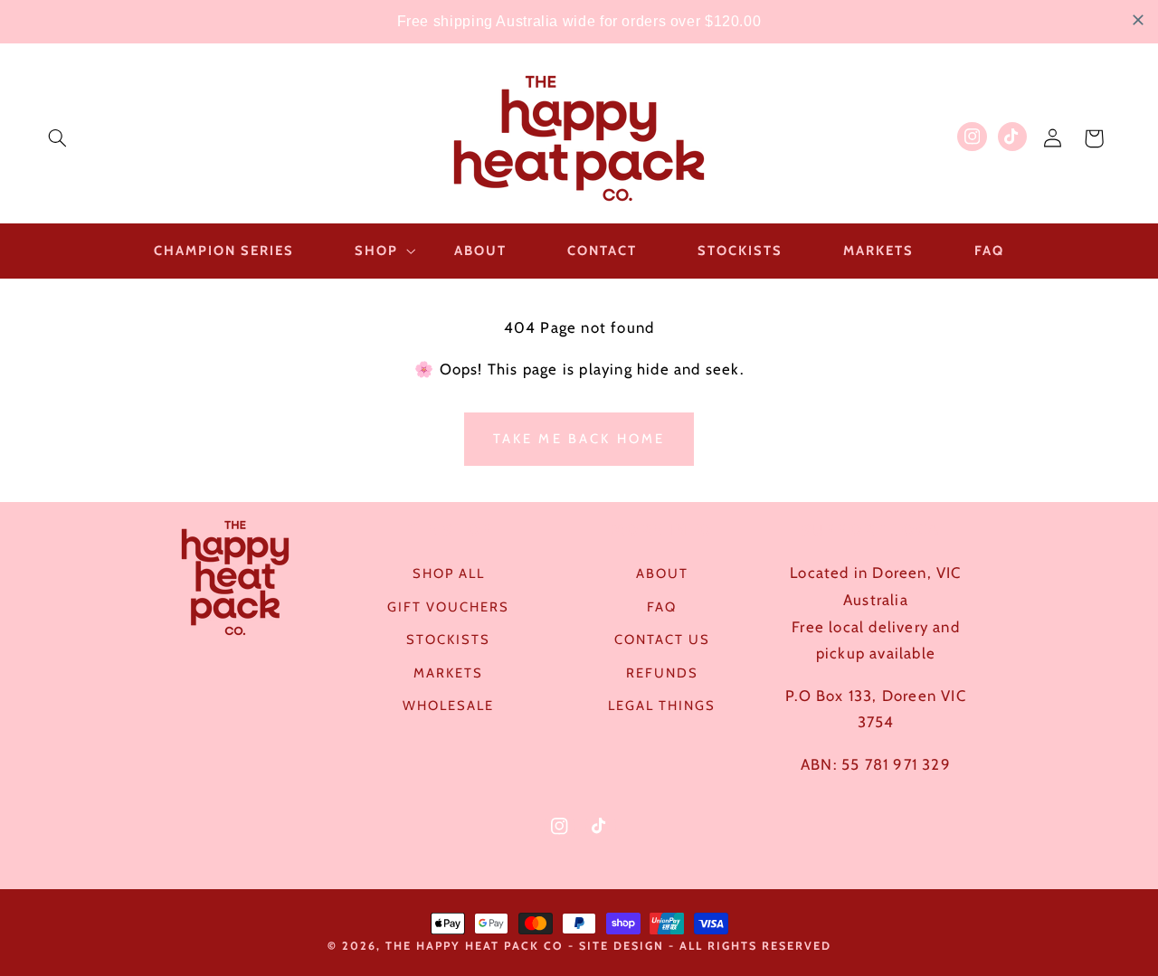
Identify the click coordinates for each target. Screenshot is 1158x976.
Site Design (621, 945)
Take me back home (579, 439)
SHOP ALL (449, 573)
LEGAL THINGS (662, 705)
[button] (57, 138)
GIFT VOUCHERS (448, 607)
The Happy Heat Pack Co (474, 945)
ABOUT (662, 573)
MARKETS (448, 673)
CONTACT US (662, 639)
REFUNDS (662, 673)
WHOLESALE (448, 705)
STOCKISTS (448, 639)
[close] (1138, 20)
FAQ (662, 607)
